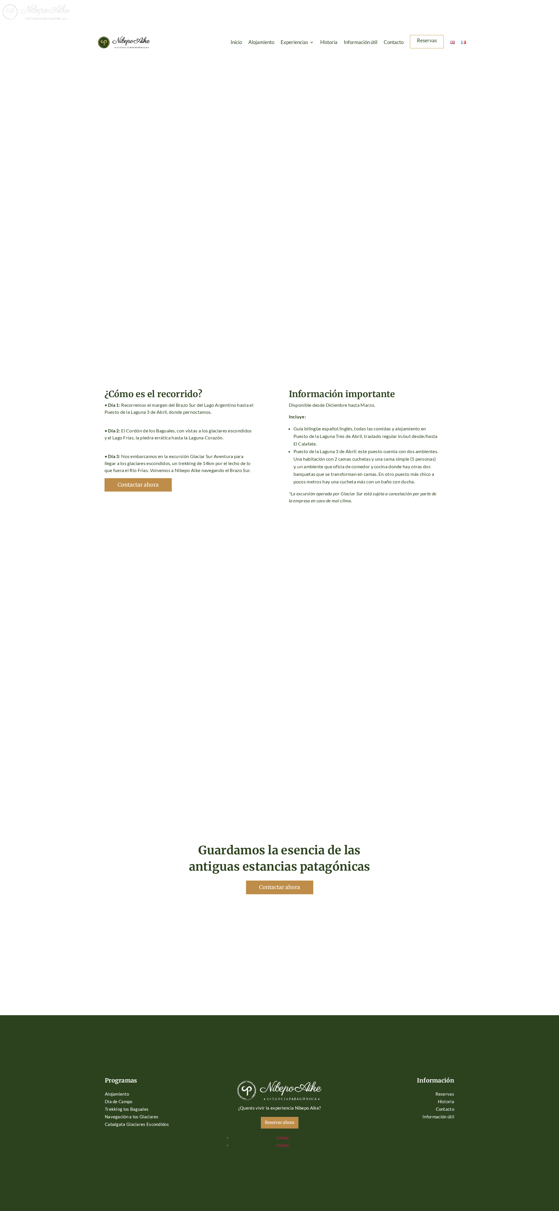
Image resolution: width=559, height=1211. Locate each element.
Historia (328, 42)
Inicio (236, 42)
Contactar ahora (138, 484)
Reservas (427, 40)
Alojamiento (261, 42)
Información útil (360, 42)
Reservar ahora (279, 1122)
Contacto (394, 42)
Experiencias (294, 42)
